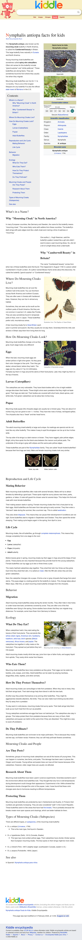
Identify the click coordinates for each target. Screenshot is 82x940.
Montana (20, 89)
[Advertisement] (41, 25)
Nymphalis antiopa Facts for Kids (18, 910)
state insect (10, 89)
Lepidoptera (62, 132)
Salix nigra (16, 636)
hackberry (36, 636)
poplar (31, 641)
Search (78, 12)
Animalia (61, 122)
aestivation (62, 510)
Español (62, 17)
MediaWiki (63, 932)
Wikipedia (33, 932)
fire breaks (48, 807)
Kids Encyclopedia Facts (14, 39)
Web (34, 17)
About (23, 935)
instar (42, 571)
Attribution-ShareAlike (27, 907)
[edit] (74, 118)
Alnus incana (20, 641)
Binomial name (60, 147)
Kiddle (8, 935)
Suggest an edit (63, 916)
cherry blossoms (66, 648)
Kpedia (55, 17)
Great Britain (32, 325)
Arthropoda (62, 125)
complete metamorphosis (50, 533)
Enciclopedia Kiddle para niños (55, 935)
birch (23, 638)
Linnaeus (58, 153)
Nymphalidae (63, 136)
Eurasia (36, 52)
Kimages (48, 17)
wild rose (17, 638)
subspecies (31, 822)
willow (8, 636)
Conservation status (60, 102)
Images (40, 17)
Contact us (39, 935)
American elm (26, 636)
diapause (21, 514)
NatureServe (63, 114)
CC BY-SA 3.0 (28, 930)
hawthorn (9, 638)
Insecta (60, 129)
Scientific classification (60, 118)
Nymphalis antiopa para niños (26, 862)
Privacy (30, 935)
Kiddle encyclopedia (25, 904)
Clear (74, 12)
